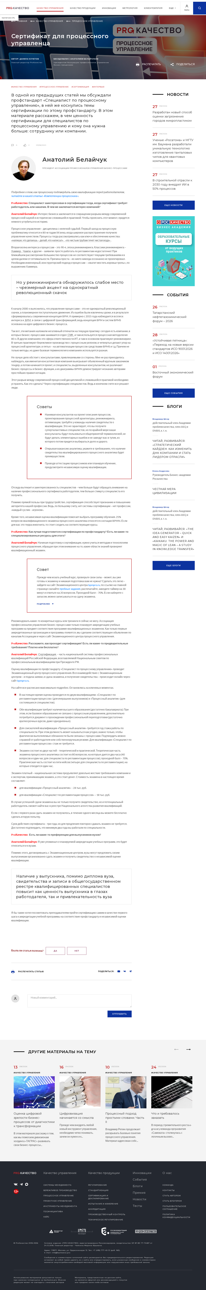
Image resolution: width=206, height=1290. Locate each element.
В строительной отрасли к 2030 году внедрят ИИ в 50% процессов (172, 184)
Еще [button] (171, 8)
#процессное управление (54, 87)
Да (55, 951)
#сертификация (81, 87)
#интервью (98, 87)
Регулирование (97, 1185)
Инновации (109, 8)
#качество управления (24, 87)
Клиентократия (153, 8)
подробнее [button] (43, 604)
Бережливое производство (60, 1190)
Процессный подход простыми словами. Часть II (124, 1118)
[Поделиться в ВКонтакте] (123, 971)
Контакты (169, 1190)
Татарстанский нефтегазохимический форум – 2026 (170, 317)
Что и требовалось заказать (165, 1116)
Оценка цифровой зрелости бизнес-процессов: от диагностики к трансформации (34, 1120)
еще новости (173, 205)
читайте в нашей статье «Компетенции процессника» (44, 195)
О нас (167, 1173)
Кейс (46, 1217)
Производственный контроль (106, 1214)
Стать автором (172, 1196)
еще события (173, 393)
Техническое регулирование (105, 1220)
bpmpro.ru (94, 584)
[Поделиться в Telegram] (129, 971)
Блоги (138, 1186)
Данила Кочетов (29, 59)
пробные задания (70, 588)
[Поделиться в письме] (117, 971)
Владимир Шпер (161, 419)
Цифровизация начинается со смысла (77, 1116)
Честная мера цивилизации (165, 491)
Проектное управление (57, 1201)
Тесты (137, 1206)
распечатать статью (31, 971)
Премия (139, 1193)
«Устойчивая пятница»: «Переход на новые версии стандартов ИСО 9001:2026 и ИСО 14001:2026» (173, 347)
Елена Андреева (161, 471)
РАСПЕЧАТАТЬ (151, 64)
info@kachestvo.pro (61, 1253)
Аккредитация (97, 1209)
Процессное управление (58, 1196)
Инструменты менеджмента (60, 1206)
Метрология (130, 8)
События (140, 1179)
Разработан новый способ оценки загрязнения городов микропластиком (172, 116)
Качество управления (50, 8)
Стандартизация (98, 1190)
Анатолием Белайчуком (84, 59)
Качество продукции (83, 8)
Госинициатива (53, 1211)
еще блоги (173, 565)
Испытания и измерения (103, 1204)
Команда (168, 1185)
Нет (77, 951)
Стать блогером (172, 1201)
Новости (139, 1199)
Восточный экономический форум (173, 374)
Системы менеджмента (57, 1185)
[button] (188, 1052)
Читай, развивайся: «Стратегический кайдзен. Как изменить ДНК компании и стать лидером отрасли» (172, 449)
